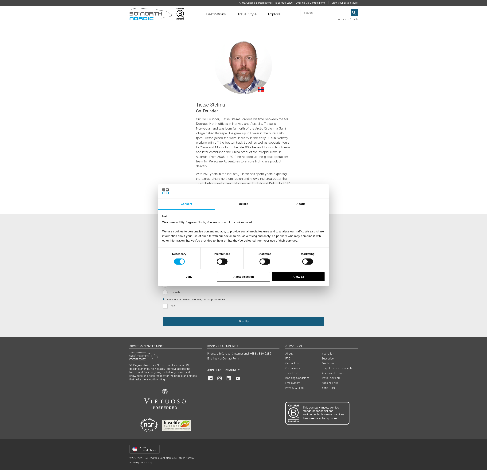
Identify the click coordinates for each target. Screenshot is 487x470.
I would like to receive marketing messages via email (195, 299)
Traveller (175, 292)
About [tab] (300, 203)
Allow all (298, 276)
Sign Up (243, 321)
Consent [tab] (186, 203)
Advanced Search (348, 19)
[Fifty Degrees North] (150, 14)
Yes (172, 306)
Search (354, 12)
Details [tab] (243, 203)
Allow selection (243, 276)
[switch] (222, 261)
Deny (188, 276)
